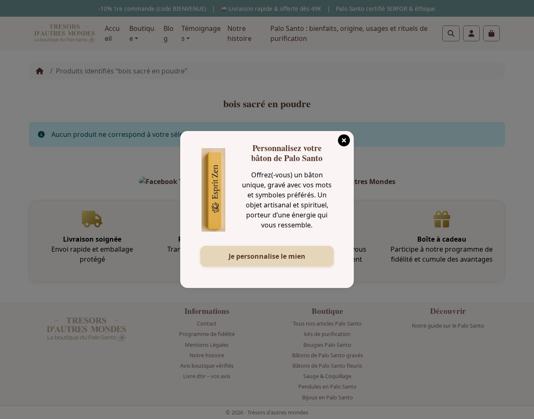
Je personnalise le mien (267, 256)
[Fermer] (343, 137)
